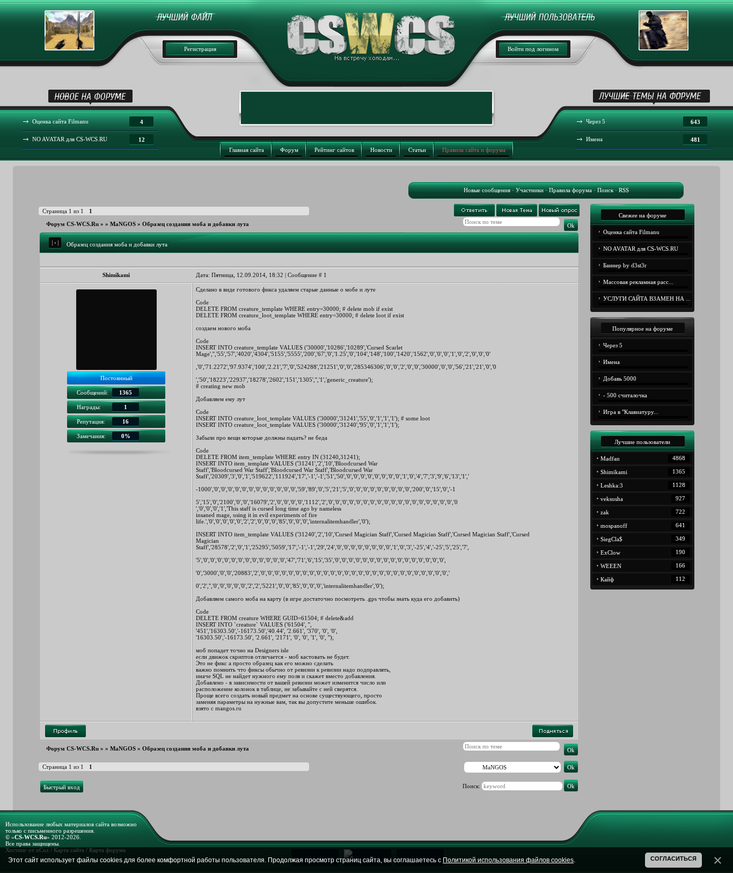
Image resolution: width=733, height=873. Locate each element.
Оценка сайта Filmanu (631, 232)
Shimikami (116, 275)
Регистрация (200, 49)
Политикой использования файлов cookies (508, 860)
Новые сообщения (487, 190)
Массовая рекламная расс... (638, 282)
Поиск (605, 190)
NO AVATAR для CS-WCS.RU (640, 248)
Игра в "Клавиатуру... (630, 412)
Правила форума (570, 190)
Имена (611, 362)
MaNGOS (123, 224)
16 (125, 421)
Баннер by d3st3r (625, 265)
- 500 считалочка (625, 395)
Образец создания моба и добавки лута (195, 224)
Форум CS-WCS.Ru (72, 224)
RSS (624, 190)
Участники (530, 190)
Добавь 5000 (619, 378)
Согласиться (673, 858)
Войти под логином (533, 49)
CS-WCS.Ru (30, 837)
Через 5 (612, 345)
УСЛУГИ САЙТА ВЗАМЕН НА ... (647, 298)
